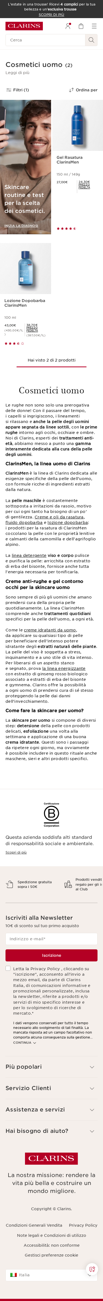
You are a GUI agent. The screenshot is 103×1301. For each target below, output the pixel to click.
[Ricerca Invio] (91, 40)
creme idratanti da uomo (50, 630)
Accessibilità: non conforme (52, 1264)
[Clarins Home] (24, 26)
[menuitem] (68, 26)
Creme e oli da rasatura (59, 517)
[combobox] (51, 1294)
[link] (89, 186)
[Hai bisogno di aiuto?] (92, 1269)
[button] (17, 72)
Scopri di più (16, 852)
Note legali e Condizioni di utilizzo (51, 1254)
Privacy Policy (83, 1244)
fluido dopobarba (24, 522)
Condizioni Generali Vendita (34, 1244)
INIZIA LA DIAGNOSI (21, 226)
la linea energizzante (64, 668)
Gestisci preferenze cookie (51, 1274)
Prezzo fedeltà (84, 186)
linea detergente (29, 555)
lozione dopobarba (68, 522)
